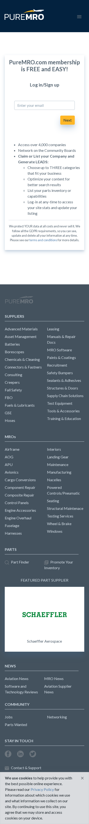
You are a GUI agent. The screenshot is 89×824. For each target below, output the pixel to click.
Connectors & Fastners (23, 367)
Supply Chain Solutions (65, 395)
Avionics (12, 472)
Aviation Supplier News (58, 689)
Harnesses (13, 533)
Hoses (10, 420)
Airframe (12, 449)
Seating (53, 500)
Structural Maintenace (65, 508)
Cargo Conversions (20, 479)
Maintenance (57, 464)
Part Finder (20, 562)
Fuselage (12, 525)
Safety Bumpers (60, 372)
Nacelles (54, 479)
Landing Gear (58, 457)
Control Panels (17, 502)
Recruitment (57, 365)
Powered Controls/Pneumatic (63, 490)
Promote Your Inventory (58, 565)
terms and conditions (43, 240)
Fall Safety (13, 390)
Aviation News (16, 678)
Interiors (54, 449)
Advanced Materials (21, 329)
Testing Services (60, 516)
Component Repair (20, 487)
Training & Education (64, 418)
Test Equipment (59, 403)
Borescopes (14, 351)
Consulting (13, 374)
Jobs (9, 717)
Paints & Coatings (61, 357)
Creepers (12, 382)
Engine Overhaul (18, 518)
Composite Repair (19, 495)
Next (67, 120)
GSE (8, 412)
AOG (9, 457)
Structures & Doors (62, 388)
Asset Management (21, 336)
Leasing (53, 329)
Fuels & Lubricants (20, 405)
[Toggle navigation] (79, 16)
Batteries (12, 344)
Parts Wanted (16, 724)
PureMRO (19, 302)
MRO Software (59, 350)
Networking (57, 717)
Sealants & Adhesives (64, 380)
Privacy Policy (42, 789)
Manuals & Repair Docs (61, 339)
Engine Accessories (20, 510)
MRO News (54, 678)
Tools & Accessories (63, 411)
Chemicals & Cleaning (22, 359)
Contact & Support (26, 767)
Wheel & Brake (59, 523)
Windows (54, 531)
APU (9, 464)
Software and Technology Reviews (21, 689)
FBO (9, 397)
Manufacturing (59, 472)
